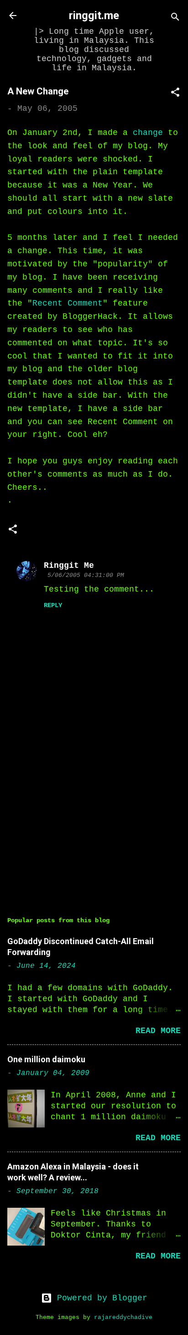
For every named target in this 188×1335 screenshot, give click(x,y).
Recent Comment (67, 303)
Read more (158, 1030)
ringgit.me (94, 15)
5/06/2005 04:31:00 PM (85, 575)
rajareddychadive (123, 1317)
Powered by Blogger (99, 1298)
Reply (53, 605)
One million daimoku (46, 1059)
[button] (175, 94)
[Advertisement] (94, 821)
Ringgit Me (69, 565)
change (148, 132)
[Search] (175, 18)
